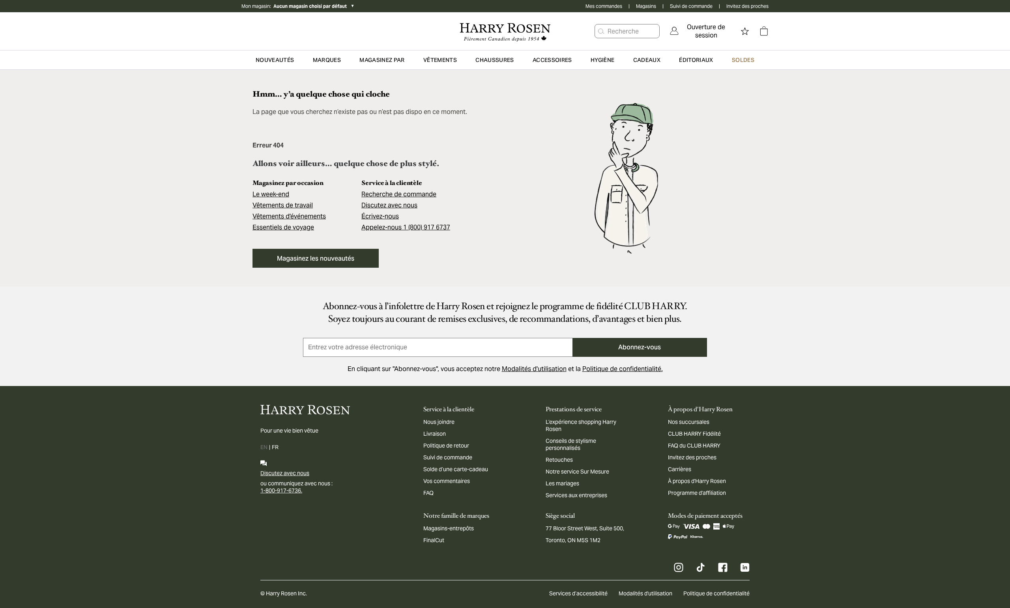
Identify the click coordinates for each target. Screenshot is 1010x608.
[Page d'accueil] (504, 31)
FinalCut (433, 540)
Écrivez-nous (380, 216)
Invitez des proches (747, 6)
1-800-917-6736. (281, 490)
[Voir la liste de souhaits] (745, 31)
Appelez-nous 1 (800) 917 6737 (405, 227)
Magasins (646, 6)
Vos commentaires (446, 481)
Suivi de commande (691, 6)
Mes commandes (603, 6)
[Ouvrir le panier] (764, 31)
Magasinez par (382, 59)
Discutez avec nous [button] (389, 205)
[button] (601, 31)
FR (275, 447)
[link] (700, 31)
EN (263, 447)
